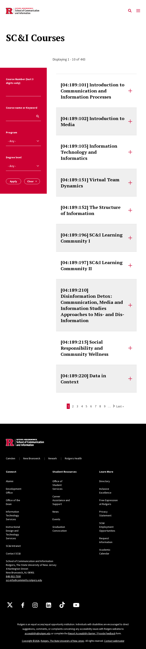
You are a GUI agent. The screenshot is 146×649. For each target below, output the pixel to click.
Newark (52, 458)
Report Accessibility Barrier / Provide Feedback (91, 633)
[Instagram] (35, 605)
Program (11, 132)
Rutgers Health (73, 458)
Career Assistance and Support (61, 500)
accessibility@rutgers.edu (38, 633)
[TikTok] (62, 605)
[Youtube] (76, 605)
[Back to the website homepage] (22, 10)
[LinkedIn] (48, 605)
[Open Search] (130, 11)
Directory (104, 481)
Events (56, 519)
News (55, 511)
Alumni (9, 481)
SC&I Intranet (13, 546)
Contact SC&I (13, 553)
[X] (10, 605)
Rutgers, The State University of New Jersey (62, 641)
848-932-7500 (13, 576)
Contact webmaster (114, 641)
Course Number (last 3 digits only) (19, 81)
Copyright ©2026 (30, 641)
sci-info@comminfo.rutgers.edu (24, 580)
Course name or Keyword (21, 107)
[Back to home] (31, 443)
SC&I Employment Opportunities (107, 526)
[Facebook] (22, 605)
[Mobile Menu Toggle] (138, 11)
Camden (10, 458)
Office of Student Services (57, 485)
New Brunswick (31, 458)
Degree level (13, 157)
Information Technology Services (12, 515)
